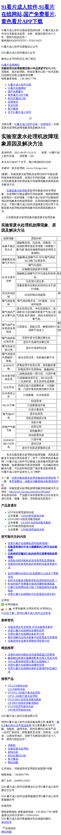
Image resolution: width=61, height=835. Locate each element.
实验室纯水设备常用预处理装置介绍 (28, 640)
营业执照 (26, 725)
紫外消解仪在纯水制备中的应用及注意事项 (32, 637)
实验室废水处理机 (17, 190)
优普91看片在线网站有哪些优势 (26, 630)
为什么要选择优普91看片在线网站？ (28, 661)
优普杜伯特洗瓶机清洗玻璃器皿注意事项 (31, 654)
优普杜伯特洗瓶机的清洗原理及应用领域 (31, 560)
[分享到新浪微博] (2, 609)
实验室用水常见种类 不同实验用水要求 (30, 627)
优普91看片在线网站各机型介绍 (26, 634)
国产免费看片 (15, 91)
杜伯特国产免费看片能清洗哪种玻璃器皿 (31, 583)
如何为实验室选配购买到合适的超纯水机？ (32, 580)
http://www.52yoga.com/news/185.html (29, 491)
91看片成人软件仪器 (19, 84)
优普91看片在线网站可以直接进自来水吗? (32, 594)
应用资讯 (13, 101)
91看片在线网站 (10, 64)
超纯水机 (13, 752)
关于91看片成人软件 (19, 112)
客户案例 (13, 108)
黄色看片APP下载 (18, 95)
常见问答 (13, 105)
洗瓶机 (12, 745)
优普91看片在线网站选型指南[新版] (28, 543)
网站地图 (13, 762)
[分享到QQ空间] (6, 609)
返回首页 (6, 822)
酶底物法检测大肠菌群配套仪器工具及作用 (32, 658)
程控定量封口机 (17, 98)
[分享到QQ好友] (10, 609)
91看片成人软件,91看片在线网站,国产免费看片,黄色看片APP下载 (28, 14)
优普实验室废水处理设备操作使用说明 (34, 478)
